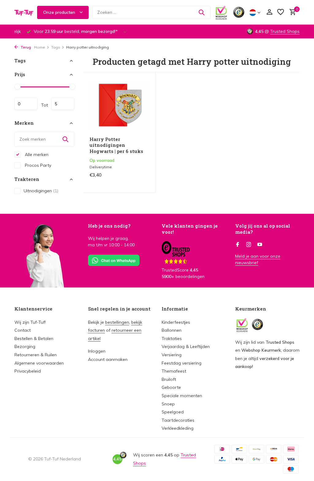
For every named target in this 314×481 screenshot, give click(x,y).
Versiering (172, 355)
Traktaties (172, 338)
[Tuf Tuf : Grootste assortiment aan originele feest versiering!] (23, 12)
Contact (22, 330)
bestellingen (117, 322)
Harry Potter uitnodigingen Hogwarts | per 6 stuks (116, 145)
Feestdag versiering (181, 363)
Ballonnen (172, 330)
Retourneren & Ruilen (35, 355)
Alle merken (36, 154)
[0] (291, 12)
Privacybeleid (27, 371)
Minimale (25, 104)
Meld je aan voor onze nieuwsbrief (257, 259)
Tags (55, 47)
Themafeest (174, 371)
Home (39, 47)
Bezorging (24, 346)
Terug (25, 47)
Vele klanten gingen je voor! (190, 229)
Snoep (168, 404)
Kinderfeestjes (176, 322)
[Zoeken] (201, 12)
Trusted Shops (285, 31)
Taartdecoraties (178, 420)
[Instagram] (248, 244)
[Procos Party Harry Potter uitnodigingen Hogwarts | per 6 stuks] (119, 105)
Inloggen (96, 351)
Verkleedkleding (177, 428)
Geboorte (171, 387)
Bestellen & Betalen (33, 338)
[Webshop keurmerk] (221, 12)
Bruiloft (169, 379)
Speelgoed (173, 412)
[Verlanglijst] (280, 12)
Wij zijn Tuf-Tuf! (30, 322)
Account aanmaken (108, 359)
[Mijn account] (269, 12)
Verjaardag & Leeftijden (186, 346)
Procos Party (37, 165)
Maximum (62, 104)
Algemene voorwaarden (39, 363)
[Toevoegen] (138, 181)
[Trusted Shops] (239, 12)
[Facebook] (237, 244)
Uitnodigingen (41, 191)
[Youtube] (259, 244)
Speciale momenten (182, 395)
